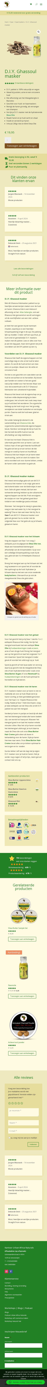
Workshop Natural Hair (13, 1321)
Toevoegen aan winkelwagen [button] (22, 939)
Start (6, 22)
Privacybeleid (9, 1298)
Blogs (7, 1312)
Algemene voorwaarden (13, 1295)
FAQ (6, 1292)
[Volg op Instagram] (6, 1271)
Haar (11, 22)
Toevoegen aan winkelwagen (22, 145)
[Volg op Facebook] (11, 1271)
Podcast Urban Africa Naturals (16, 1315)
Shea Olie (10, 115)
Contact (7, 1283)
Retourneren (9, 1289)
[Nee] (44, 1378)
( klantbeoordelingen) (24, 83)
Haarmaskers (20, 22)
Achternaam (9, 1351)
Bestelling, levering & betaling (15, 1286)
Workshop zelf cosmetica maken (16, 1318)
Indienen (33, 1144)
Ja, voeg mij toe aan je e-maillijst (23, 1138)
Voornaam (8, 1341)
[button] (39, 32)
